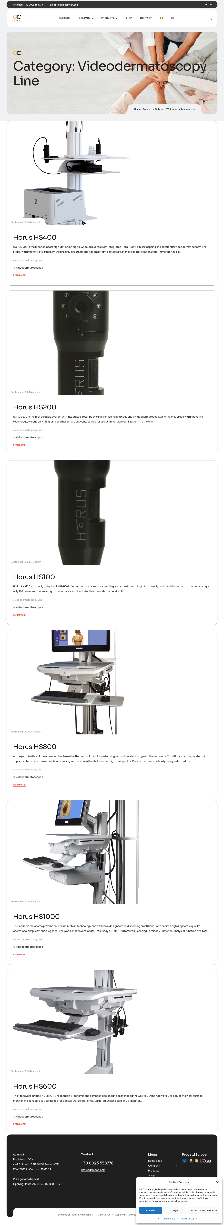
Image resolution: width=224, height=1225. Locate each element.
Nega (175, 1210)
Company (154, 1165)
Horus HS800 (34, 747)
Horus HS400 (34, 237)
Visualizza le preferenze (203, 1210)
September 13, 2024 (22, 901)
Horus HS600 (35, 1086)
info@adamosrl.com (68, 4)
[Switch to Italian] (161, 18)
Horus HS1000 (36, 916)
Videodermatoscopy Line (28, 260)
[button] (217, 1182)
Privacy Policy (188, 1218)
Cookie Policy (169, 1218)
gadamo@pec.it (29, 1179)
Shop (151, 1175)
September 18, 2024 (22, 222)
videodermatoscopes (29, 267)
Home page (155, 1161)
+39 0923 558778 (33, 4)
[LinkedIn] (211, 5)
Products (153, 1170)
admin (38, 222)
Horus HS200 (34, 407)
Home (137, 109)
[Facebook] (206, 5)
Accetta (150, 1210)
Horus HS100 (34, 577)
